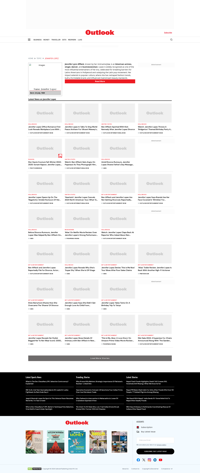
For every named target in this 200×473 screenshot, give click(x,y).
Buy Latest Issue (148, 431)
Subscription (146, 427)
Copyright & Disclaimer (150, 469)
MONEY (46, 40)
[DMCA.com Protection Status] (35, 468)
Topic (39, 58)
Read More (100, 81)
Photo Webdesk (36, 168)
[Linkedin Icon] (155, 460)
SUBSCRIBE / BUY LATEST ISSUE (155, 451)
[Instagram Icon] (149, 460)
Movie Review (69, 230)
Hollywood (32, 124)
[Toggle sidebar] (29, 39)
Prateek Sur (144, 274)
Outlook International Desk (114, 133)
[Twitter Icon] (144, 460)
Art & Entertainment (109, 195)
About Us (125, 469)
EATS (64, 40)
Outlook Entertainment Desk (41, 133)
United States (106, 124)
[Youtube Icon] (160, 460)
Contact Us (135, 469)
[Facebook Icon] (138, 460)
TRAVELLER (55, 40)
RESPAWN (72, 40)
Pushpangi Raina (73, 239)
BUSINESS (38, 40)
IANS (104, 168)
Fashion (31, 159)
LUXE (80, 40)
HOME (30, 58)
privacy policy (161, 445)
